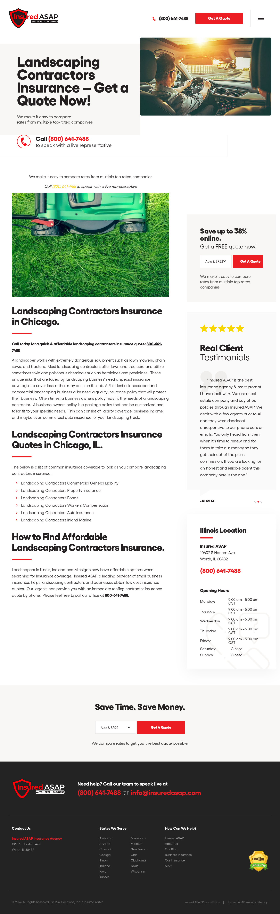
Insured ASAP (174, 838)
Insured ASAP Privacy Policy (202, 902)
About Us (171, 843)
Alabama (105, 838)
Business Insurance (178, 855)
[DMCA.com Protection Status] (249, 855)
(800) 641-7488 (173, 18)
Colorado (105, 849)
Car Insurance (175, 860)
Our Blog (171, 849)
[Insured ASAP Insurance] (33, 18)
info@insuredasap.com (166, 792)
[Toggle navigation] (260, 18)
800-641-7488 (116, 595)
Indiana (104, 866)
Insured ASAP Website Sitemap (248, 902)
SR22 (168, 866)
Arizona (104, 843)
